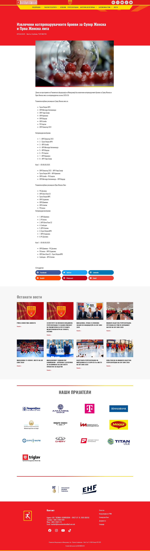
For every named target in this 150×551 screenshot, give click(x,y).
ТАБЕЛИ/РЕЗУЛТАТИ (50, 7)
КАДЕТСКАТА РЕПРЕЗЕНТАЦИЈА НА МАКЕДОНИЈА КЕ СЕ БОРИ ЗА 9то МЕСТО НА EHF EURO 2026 (89, 362)
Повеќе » (19, 326)
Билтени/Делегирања (87, 7)
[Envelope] (131, 2)
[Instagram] (118, 2)
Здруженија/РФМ (104, 7)
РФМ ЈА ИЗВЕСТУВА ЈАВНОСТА (26, 323)
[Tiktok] (126, 2)
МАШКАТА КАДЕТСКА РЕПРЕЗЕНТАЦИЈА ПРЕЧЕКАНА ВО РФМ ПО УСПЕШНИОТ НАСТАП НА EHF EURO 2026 (118, 325)
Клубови (63, 7)
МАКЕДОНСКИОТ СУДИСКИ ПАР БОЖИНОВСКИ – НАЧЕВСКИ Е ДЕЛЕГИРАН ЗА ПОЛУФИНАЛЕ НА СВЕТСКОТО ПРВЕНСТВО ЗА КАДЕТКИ (60, 363)
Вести (116, 7)
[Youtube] (122, 2)
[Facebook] (113, 2)
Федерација (36, 7)
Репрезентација (73, 7)
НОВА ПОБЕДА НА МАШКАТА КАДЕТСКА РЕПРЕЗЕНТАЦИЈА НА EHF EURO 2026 (118, 361)
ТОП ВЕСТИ (42, 34)
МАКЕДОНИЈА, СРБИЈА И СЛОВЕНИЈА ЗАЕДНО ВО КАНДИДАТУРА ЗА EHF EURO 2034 (89, 325)
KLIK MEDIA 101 (81, 546)
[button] (48, 272)
